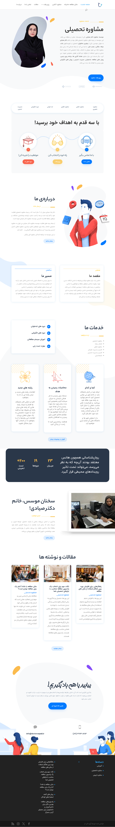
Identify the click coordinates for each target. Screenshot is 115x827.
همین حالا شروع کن (57, 706)
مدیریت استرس (20, 108)
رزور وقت (46, 5)
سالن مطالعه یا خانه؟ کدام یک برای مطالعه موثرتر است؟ (25, 587)
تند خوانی (50, 107)
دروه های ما (28, 162)
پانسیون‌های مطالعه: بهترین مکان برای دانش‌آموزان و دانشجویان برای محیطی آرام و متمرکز (45, 807)
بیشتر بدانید (49, 241)
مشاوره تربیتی (97, 775)
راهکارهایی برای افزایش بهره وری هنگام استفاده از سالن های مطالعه (90, 589)
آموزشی (99, 766)
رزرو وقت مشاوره (96, 78)
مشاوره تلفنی (80, 107)
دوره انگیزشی (35, 107)
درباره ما (19, 5)
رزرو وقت (57, 162)
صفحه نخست (85, 5)
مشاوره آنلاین (56, 5)
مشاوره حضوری (95, 108)
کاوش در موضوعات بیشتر (57, 439)
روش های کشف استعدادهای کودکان (47, 795)
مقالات (36, 5)
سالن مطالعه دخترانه (71, 5)
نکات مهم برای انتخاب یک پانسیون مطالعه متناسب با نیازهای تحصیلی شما (59, 589)
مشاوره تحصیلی (95, 595)
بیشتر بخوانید (57, 648)
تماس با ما (28, 5)
